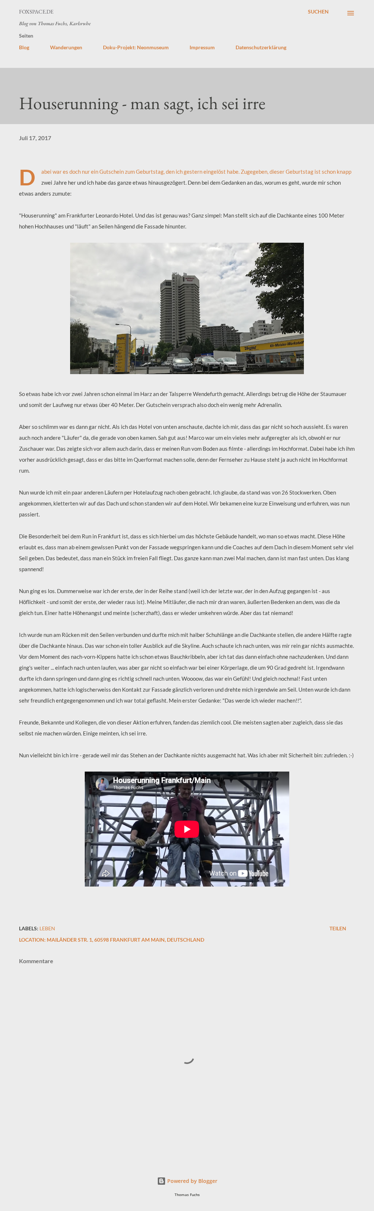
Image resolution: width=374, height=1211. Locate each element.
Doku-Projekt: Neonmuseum (136, 47)
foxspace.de (36, 11)
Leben (47, 928)
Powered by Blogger (191, 1180)
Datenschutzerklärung (261, 47)
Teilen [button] (337, 928)
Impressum (202, 47)
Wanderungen (66, 47)
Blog (24, 47)
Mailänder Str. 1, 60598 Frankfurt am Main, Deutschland (125, 940)
